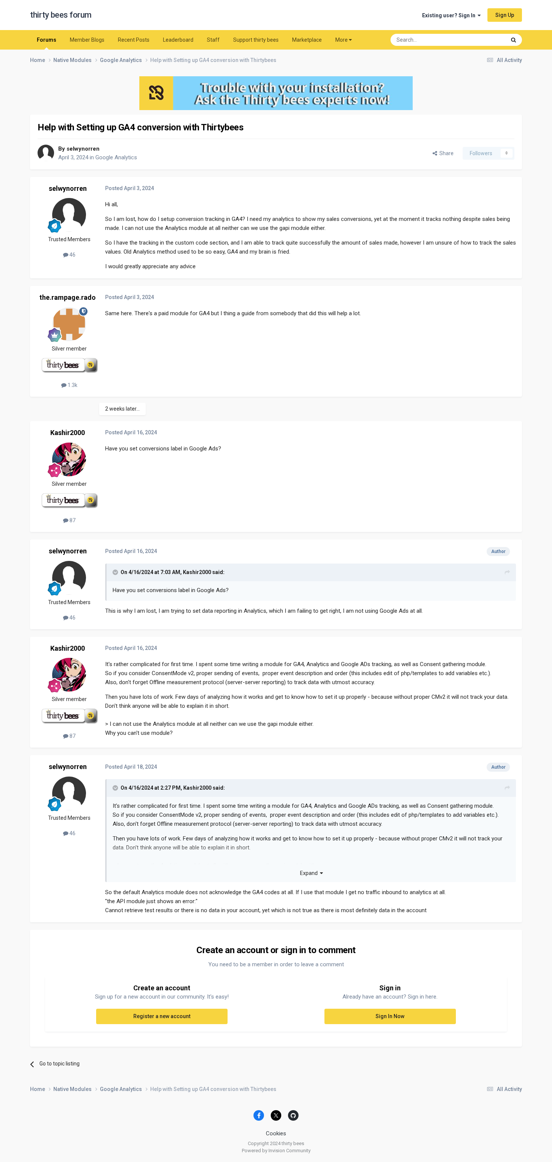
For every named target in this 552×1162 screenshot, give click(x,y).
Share (445, 153)
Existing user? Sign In (450, 15)
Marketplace (307, 40)
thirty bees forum (61, 15)
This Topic (484, 39)
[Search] (513, 40)
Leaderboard (178, 40)
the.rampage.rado (67, 297)
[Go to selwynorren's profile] (46, 153)
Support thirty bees (256, 40)
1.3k (71, 385)
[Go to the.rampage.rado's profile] (69, 324)
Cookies (276, 1133)
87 (71, 520)
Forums (46, 40)
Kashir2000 (67, 433)
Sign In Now (390, 1016)
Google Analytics (116, 157)
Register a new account (161, 1016)
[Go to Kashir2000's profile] (69, 459)
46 (71, 255)
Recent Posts (133, 40)
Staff (213, 40)
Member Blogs (87, 40)
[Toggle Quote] (116, 572)
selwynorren (83, 148)
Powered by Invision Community (276, 1150)
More (341, 40)
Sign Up (504, 15)
